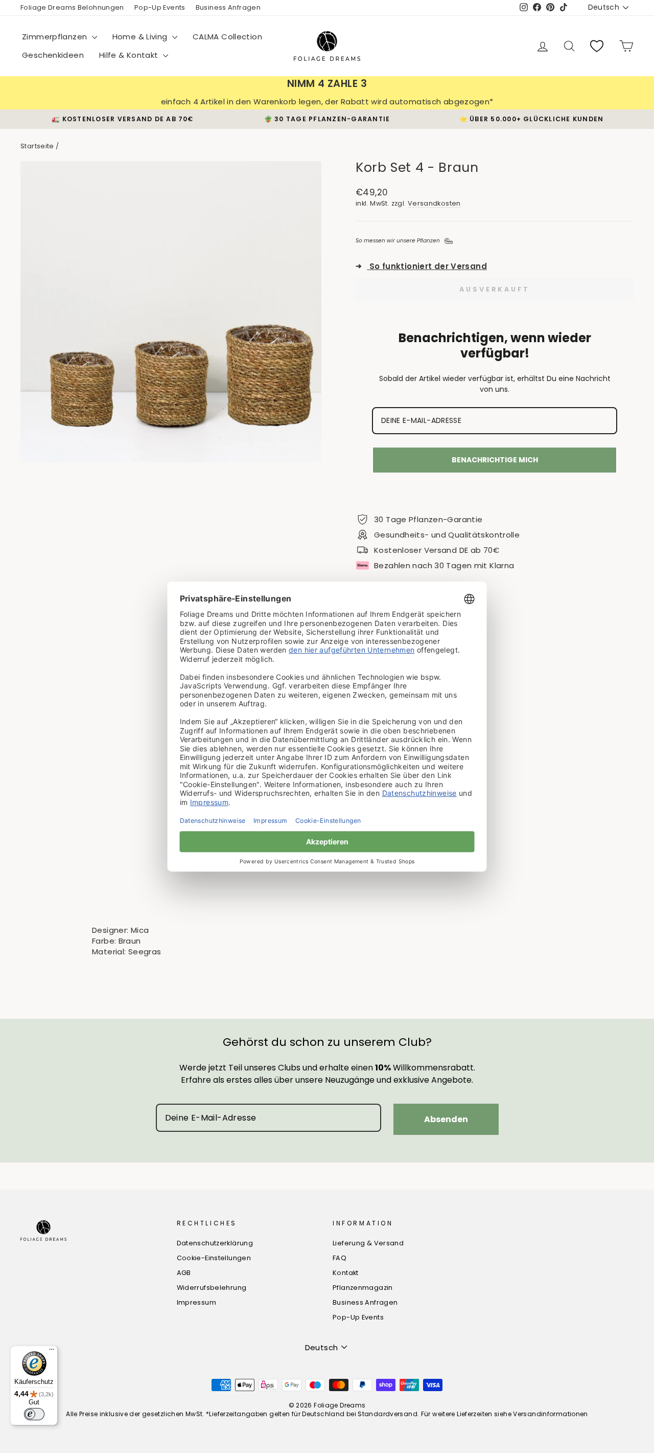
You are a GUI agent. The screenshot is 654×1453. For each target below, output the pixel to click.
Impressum (196, 1302)
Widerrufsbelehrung (212, 1287)
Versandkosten (434, 203)
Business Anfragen (228, 7)
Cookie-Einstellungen (214, 1258)
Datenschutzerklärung (215, 1243)
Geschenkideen (53, 55)
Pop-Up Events (159, 7)
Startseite (37, 146)
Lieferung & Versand (368, 1243)
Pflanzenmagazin (363, 1287)
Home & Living (141, 36)
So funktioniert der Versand (421, 266)
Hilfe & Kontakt (129, 55)
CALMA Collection (227, 36)
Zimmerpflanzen (55, 36)
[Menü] (51, 1352)
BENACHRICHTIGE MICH (495, 460)
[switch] (34, 1414)
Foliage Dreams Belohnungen (72, 7)
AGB (184, 1272)
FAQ (339, 1258)
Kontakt (346, 1272)
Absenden (446, 1119)
